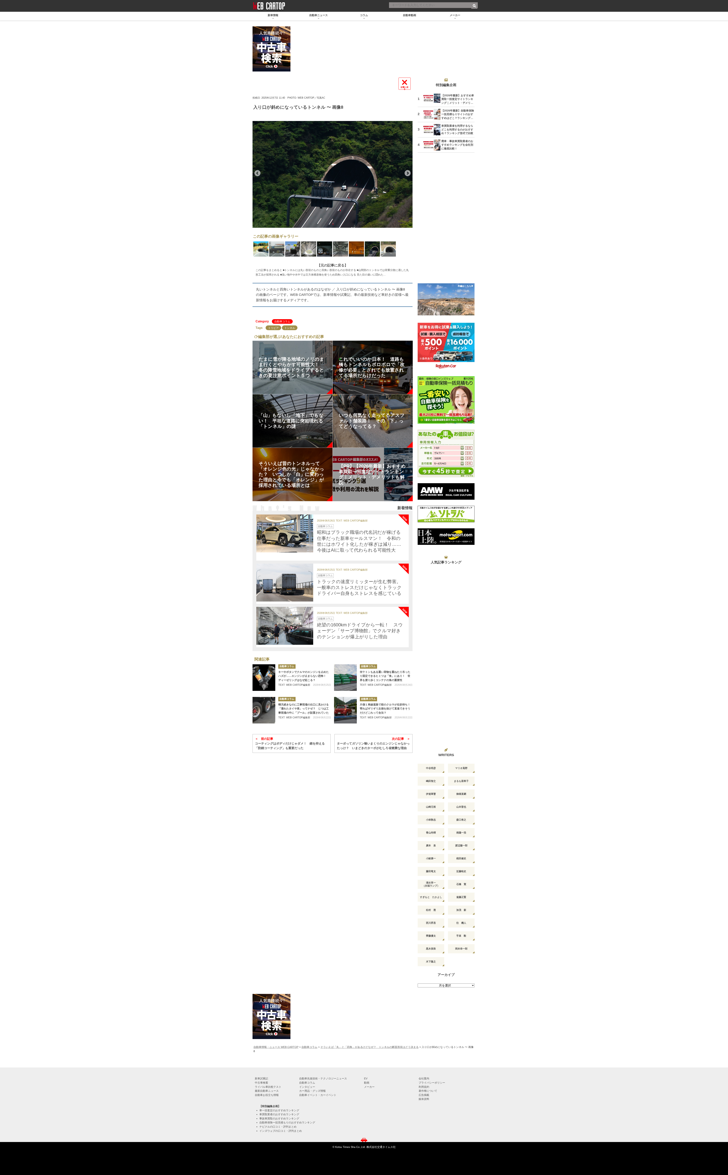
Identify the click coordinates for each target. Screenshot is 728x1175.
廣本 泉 (431, 845)
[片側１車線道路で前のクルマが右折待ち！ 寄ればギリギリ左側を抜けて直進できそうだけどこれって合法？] (345, 710)
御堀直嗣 (461, 793)
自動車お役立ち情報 (267, 1094)
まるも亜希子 (461, 781)
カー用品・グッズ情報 (312, 1090)
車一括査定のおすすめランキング (279, 1110)
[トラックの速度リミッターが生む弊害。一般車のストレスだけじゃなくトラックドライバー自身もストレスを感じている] (284, 583)
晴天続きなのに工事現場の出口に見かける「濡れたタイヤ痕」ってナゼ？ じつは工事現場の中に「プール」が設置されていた (303, 708)
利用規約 (424, 1086)
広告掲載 (424, 1094)
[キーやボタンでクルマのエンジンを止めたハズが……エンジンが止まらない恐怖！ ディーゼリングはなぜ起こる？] (264, 677)
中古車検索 (261, 1082)
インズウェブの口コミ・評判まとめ (280, 1130)
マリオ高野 (461, 768)
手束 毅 (461, 935)
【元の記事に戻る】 (332, 265)
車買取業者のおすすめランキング (279, 1114)
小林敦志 (431, 819)
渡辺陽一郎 (461, 845)
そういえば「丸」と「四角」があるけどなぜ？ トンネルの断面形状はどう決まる (369, 1047)
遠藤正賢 (461, 897)
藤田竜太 (431, 871)
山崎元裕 (431, 806)
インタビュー (307, 1086)
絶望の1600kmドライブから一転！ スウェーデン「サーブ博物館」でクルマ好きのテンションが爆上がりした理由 (360, 630)
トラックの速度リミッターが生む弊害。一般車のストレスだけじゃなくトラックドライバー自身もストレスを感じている (359, 587)
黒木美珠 (431, 948)
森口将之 (461, 819)
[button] (257, 173)
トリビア (273, 327)
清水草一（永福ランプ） (431, 884)
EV (365, 1078)
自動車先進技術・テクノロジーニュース (323, 1078)
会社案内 (424, 1078)
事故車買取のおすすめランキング (279, 1118)
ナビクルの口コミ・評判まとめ (278, 1126)
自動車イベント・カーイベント (317, 1094)
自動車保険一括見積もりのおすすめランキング (287, 1122)
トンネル (289, 327)
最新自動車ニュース (267, 1090)
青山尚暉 (431, 832)
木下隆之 (431, 961)
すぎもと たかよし (431, 897)
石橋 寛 (461, 884)
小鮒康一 (431, 858)
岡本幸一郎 (461, 948)
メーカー (369, 1086)
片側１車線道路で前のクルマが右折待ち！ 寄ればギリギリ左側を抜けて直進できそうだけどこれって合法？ (386, 708)
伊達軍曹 (431, 793)
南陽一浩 (461, 832)
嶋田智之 (431, 781)
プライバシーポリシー (432, 1082)
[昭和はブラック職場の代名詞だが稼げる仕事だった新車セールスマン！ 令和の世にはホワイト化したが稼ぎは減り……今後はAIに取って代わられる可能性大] (284, 533)
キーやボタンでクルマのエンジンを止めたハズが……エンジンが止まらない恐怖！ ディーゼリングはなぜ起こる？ (303, 676)
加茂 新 (461, 910)
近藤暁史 (461, 871)
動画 (366, 1082)
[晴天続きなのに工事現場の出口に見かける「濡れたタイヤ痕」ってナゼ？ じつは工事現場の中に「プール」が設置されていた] (264, 710)
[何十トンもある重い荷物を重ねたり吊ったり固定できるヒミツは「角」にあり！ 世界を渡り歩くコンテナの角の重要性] (345, 677)
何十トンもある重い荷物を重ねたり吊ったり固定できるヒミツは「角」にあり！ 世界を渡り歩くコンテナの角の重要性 (385, 676)
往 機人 (461, 922)
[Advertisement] (446, 220)
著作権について (428, 1090)
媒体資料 (424, 1098)
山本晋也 (461, 806)
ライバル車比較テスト (268, 1086)
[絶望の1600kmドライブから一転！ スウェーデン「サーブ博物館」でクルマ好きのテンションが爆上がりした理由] (284, 626)
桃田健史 (461, 858)
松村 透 (431, 910)
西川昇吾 (431, 922)
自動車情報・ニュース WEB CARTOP (275, 1047)
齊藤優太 (431, 935)
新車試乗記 (261, 1078)
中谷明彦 (431, 768)
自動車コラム (282, 321)
